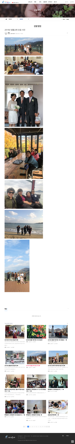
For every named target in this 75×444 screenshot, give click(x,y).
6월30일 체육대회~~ (53, 415)
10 (44, 426)
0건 (9, 33)
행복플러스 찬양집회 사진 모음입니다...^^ (14, 415)
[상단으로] (72, 441)
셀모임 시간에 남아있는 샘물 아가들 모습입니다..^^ (14, 390)
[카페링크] (63, 436)
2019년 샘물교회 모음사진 (11, 365)
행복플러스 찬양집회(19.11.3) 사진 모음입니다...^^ (36, 390)
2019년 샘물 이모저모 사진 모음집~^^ (57, 340)
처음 (24, 426)
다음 (47, 426)
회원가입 (72, 1)
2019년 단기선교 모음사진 (11, 340)
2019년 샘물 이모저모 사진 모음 (33, 340)
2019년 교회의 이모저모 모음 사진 (56, 365)
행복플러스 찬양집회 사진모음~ (33, 415)
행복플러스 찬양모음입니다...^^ (55, 389)
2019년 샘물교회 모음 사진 (32, 365)
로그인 (67, 1)
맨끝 (49, 426)
